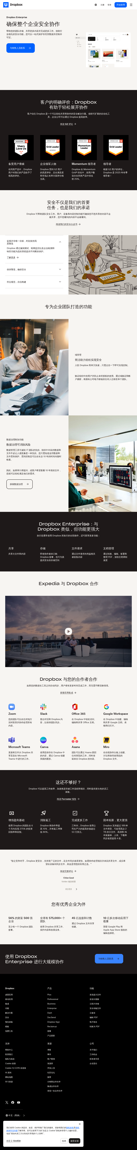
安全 (7, 1017)
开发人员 (51, 1068)
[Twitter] (7, 1102)
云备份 (92, 1013)
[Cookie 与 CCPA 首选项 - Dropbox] (43, 1134)
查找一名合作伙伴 (54, 1091)
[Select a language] (96, 4)
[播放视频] (68, 631)
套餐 (49, 1031)
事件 (49, 1054)
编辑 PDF (94, 1017)
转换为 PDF (95, 1026)
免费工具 (9, 1031)
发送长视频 (94, 999)
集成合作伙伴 (53, 1086)
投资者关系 (94, 1059)
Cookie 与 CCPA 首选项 (15, 1068)
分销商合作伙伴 (53, 1081)
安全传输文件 (95, 1008)
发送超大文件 (95, 994)
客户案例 (51, 1059)
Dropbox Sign (53, 1022)
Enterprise (52, 1008)
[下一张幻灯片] (76, 889)
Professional (52, 999)
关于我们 (93, 1050)
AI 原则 (8, 1072)
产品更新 (51, 1035)
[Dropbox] (13, 4)
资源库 (50, 1063)
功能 (7, 1008)
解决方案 (9, 1013)
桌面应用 (9, 994)
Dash (49, 1013)
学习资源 (9, 1081)
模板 (7, 1026)
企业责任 (93, 1063)
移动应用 (9, 999)
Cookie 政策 (10, 1063)
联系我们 (9, 1054)
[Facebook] (13, 1102)
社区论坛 (51, 1072)
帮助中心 (9, 1050)
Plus (49, 994)
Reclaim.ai (52, 1026)
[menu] (131, 4)
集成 (7, 1004)
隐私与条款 (10, 1059)
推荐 (49, 1077)
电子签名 (93, 1022)
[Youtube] (18, 1102)
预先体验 (9, 1022)
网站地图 (9, 1077)
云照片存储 (94, 1004)
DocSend (51, 1017)
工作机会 (93, 1054)
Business (51, 1004)
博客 (49, 1050)
